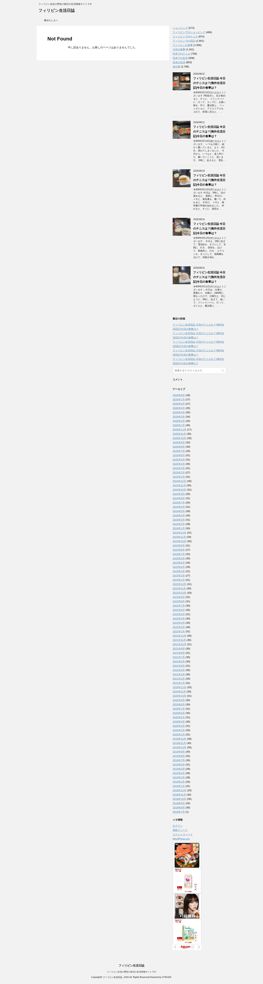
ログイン (178, 825)
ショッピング (180, 27)
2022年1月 (179, 631)
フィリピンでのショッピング (189, 32)
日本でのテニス (181, 53)
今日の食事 (179, 49)
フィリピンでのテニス (185, 36)
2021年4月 (179, 670)
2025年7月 (179, 451)
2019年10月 (179, 747)
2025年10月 (179, 438)
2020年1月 (179, 734)
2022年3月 (179, 622)
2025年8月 (179, 446)
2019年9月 (179, 751)
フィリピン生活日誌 (56, 10)
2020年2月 (179, 730)
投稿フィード (180, 830)
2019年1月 (179, 786)
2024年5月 (179, 511)
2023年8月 (179, 549)
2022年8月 (179, 601)
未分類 (176, 66)
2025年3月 (179, 468)
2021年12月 (179, 635)
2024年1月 (179, 528)
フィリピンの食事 (183, 45)
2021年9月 (179, 648)
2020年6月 (179, 713)
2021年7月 (179, 657)
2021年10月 (179, 644)
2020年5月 (179, 717)
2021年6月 (179, 661)
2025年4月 (179, 463)
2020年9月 (179, 700)
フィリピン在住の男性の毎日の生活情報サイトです (131, 972)
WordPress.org (181, 838)
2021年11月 (179, 640)
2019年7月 (179, 760)
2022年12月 (179, 584)
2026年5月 (179, 408)
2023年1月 (179, 579)
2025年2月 (179, 472)
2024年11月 (179, 485)
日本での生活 (180, 58)
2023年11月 (179, 536)
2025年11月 (179, 433)
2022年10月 (179, 592)
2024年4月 (179, 515)
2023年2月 (179, 575)
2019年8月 (179, 756)
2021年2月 (179, 678)
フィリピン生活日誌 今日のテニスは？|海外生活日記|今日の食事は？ (209, 83)
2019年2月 (179, 781)
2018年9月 (179, 803)
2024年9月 (179, 494)
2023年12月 (179, 532)
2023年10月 (179, 541)
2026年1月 (179, 425)
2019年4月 (179, 773)
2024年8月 (179, 498)
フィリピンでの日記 (184, 40)
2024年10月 (179, 489)
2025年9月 (179, 442)
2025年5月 (179, 459)
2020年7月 (179, 708)
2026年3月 (179, 416)
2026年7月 (179, 399)
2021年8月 (179, 652)
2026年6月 (179, 403)
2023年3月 (179, 571)
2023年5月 (179, 562)
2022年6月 (179, 610)
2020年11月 (179, 691)
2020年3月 (179, 725)
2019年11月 (179, 743)
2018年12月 (179, 790)
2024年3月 (179, 519)
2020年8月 (179, 704)
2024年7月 (179, 502)
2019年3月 (179, 777)
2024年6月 (179, 506)
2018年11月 (179, 794)
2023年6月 (179, 558)
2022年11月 (179, 588)
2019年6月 (179, 764)
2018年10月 (179, 799)
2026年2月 (179, 421)
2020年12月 (179, 687)
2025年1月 (179, 476)
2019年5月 (179, 768)
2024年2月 (179, 524)
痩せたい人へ (51, 20)
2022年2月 (179, 627)
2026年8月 (179, 395)
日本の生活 (179, 62)
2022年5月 (179, 614)
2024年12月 (179, 481)
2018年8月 (179, 807)
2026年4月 (179, 412)
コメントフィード (183, 834)
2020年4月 (179, 721)
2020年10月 (179, 695)
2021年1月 (179, 683)
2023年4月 (179, 567)
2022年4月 (179, 618)
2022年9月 (179, 597)
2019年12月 (179, 738)
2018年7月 (179, 811)
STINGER (166, 977)
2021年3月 (179, 674)
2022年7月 (179, 605)
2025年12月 (179, 429)
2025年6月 (179, 455)
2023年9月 (179, 545)
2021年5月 (179, 665)
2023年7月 (179, 554)
